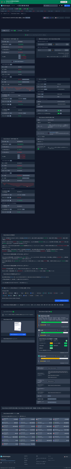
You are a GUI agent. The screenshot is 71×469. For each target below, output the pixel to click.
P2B (21, 295)
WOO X (37, 295)
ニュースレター (5, 462)
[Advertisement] (35, 23)
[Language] (62, 6)
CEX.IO (45, 293)
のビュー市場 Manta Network (62, 300)
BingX (17, 293)
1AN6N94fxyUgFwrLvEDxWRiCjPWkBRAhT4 (7, 460)
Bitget (22, 293)
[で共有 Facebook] (19, 5)
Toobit (26, 295)
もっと (61, 17)
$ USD (47, 17)
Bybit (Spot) (39, 293)
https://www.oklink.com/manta (53, 375)
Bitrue (27, 293)
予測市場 (25, 464)
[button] (61, 110)
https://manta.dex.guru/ (52, 377)
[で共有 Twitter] (23, 5)
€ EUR (52, 17)
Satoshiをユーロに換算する (41, 461)
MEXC (16, 295)
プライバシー (11, 462)
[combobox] (50, 6)
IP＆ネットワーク (51, 460)
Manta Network (52, 132)
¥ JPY (58, 17)
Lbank (11, 295)
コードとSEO (50, 458)
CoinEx (51, 293)
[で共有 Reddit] (28, 5)
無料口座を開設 (64, 1)
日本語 (67, 456)
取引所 (26, 8)
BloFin (33, 293)
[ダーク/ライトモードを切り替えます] (59, 6)
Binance (11, 293)
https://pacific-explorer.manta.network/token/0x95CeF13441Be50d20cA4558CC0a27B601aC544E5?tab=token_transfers (58, 372)
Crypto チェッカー (6, 13)
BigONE (5, 293)
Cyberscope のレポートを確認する (61, 356)
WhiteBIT (31, 295)
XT (42, 295)
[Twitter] (1, 462)
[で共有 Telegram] (26, 5)
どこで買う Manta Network (18, 61)
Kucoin (5, 295)
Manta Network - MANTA (15, 13)
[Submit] (44, 5)
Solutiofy (13, 467)
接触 (14, 462)
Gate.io (56, 293)
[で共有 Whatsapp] (21, 5)
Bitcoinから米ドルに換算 (40, 463)
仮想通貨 (18, 8)
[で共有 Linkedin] (24, 5)
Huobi (62, 293)
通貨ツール (26, 458)
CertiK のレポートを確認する (62, 330)
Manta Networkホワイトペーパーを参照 (18, 334)
